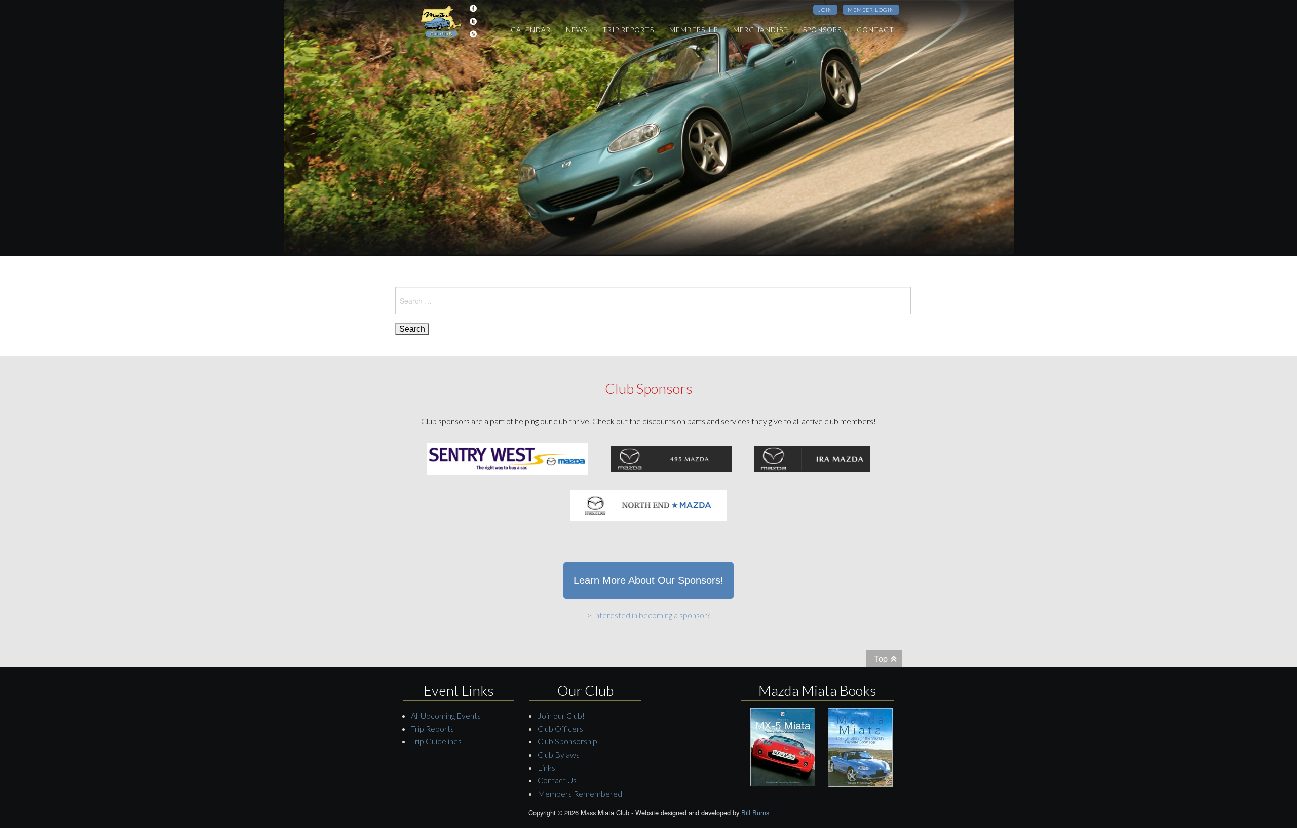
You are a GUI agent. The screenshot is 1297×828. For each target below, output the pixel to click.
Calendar (531, 30)
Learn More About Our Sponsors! (648, 580)
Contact (875, 30)
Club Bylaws (559, 754)
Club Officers (560, 728)
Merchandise (760, 30)
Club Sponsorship (567, 741)
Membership (693, 30)
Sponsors (822, 30)
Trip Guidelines (436, 741)
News (576, 30)
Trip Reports (628, 30)
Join (825, 10)
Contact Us (557, 780)
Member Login (871, 10)
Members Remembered (580, 793)
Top (881, 658)
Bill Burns (755, 812)
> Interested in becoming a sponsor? (648, 615)
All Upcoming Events (446, 715)
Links (546, 767)
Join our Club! (561, 715)
